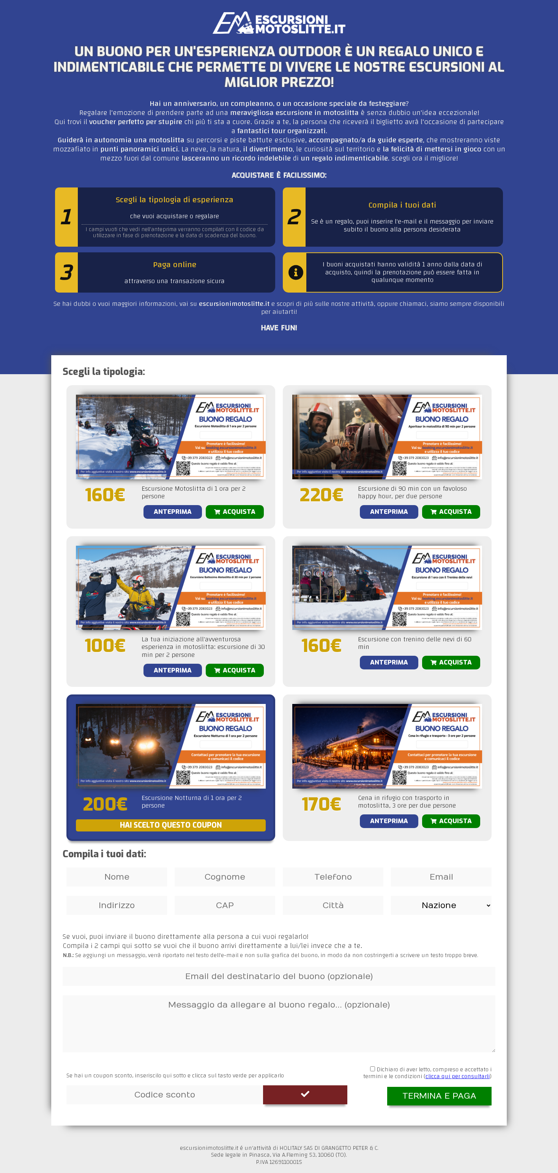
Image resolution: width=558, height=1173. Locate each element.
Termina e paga (439, 1096)
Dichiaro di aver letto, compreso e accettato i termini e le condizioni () (427, 1073)
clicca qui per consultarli (458, 1076)
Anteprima (173, 511)
